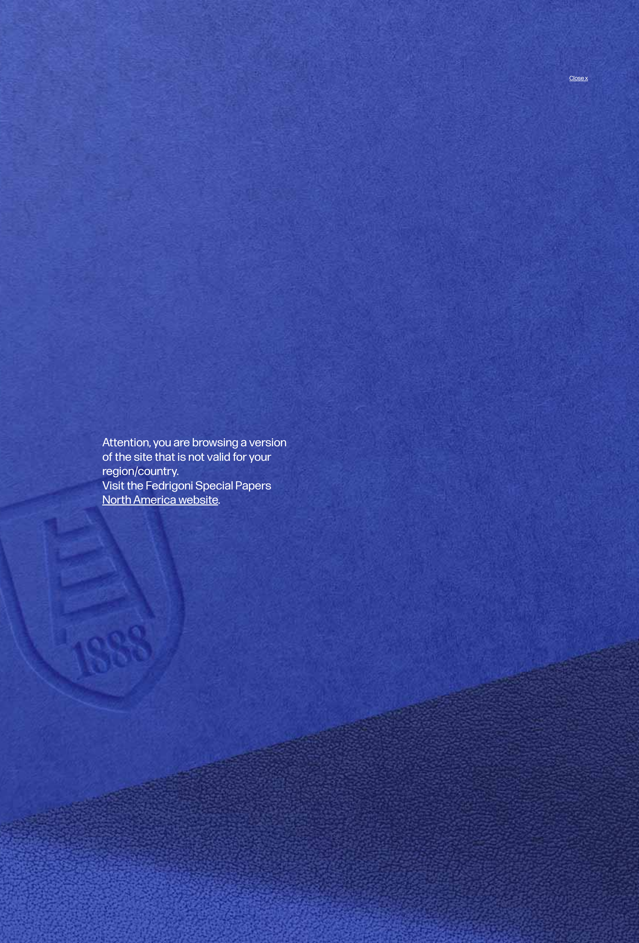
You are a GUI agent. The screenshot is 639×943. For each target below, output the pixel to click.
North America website (160, 500)
